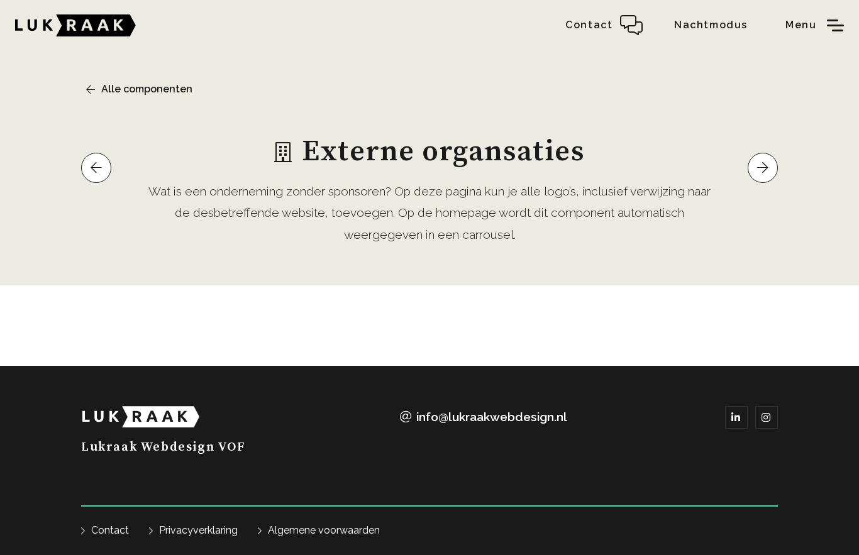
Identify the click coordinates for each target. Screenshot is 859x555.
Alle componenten (146, 89)
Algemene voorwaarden (324, 530)
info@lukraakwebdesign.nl (491, 417)
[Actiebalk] (96, 168)
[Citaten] (763, 168)
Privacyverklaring (198, 530)
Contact (110, 530)
